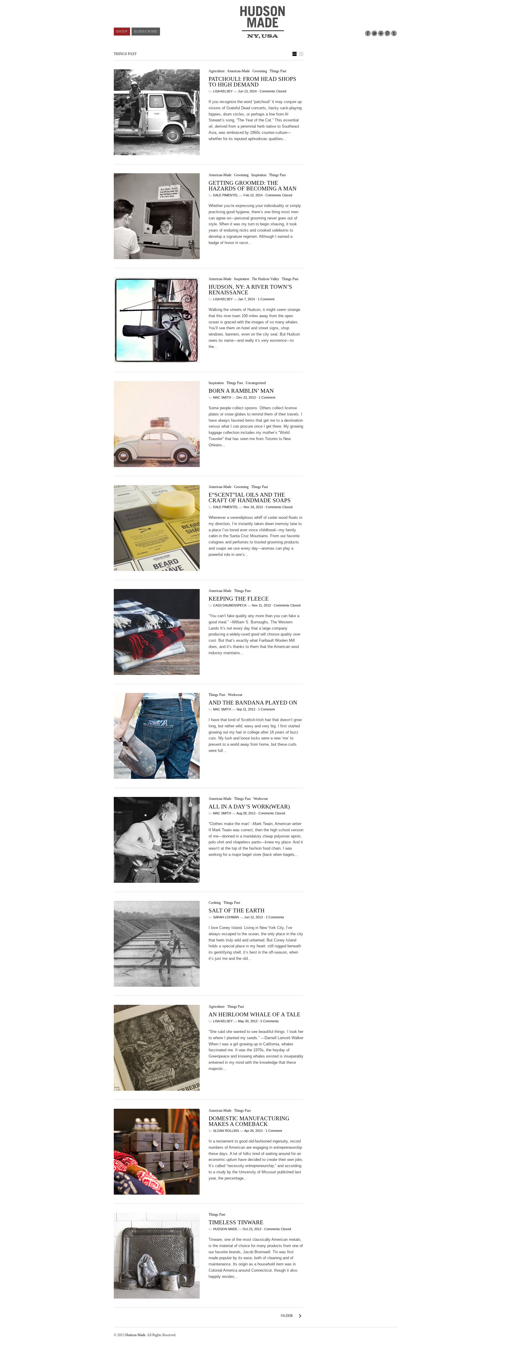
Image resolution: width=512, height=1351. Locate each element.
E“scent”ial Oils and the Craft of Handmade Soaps (250, 497)
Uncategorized (256, 383)
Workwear (235, 695)
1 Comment (266, 299)
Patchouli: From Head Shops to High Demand (252, 82)
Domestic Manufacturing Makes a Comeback (249, 1121)
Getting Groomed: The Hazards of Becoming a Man (253, 186)
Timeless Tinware (236, 1222)
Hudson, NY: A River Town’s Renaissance (250, 290)
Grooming (259, 71)
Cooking (215, 903)
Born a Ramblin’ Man (241, 391)
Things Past (278, 71)
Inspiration (258, 175)
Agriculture (217, 71)
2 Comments (275, 917)
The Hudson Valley (265, 279)
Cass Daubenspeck (230, 605)
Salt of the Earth (237, 910)
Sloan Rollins (226, 1130)
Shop (122, 31)
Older (287, 1316)
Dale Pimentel (225, 195)
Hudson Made (225, 1229)
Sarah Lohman (226, 917)
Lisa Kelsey (223, 91)
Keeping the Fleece (239, 599)
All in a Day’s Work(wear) (249, 806)
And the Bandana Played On (253, 702)
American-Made (238, 71)
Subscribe (146, 31)
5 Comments (269, 1021)
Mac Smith (222, 397)
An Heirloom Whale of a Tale (254, 1014)
